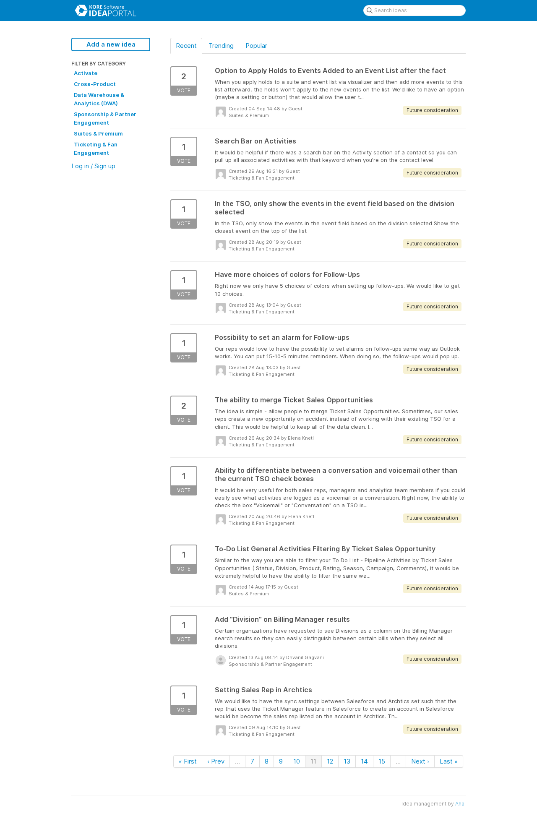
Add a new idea (111, 44)
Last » (449, 761)
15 (381, 761)
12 (330, 761)
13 (347, 761)
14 (364, 761)
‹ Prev (215, 761)
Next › (420, 761)
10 (296, 761)
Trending (221, 46)
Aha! (460, 803)
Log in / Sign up (93, 166)
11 (313, 761)
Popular (256, 46)
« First (188, 761)
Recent (186, 46)
